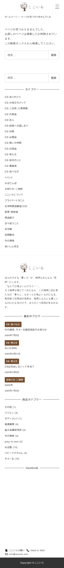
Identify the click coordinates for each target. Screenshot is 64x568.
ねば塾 (8, 447)
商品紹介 (9, 217)
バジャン (9, 412)
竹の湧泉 (9, 240)
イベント (9, 177)
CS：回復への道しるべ (16, 125)
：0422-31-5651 (37, 550)
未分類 (8, 229)
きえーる (9, 458)
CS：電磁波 (11, 165)
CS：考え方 (11, 154)
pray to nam (12, 441)
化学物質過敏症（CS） (16, 206)
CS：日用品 (11, 148)
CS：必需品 (11, 137)
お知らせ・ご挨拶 (14, 188)
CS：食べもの (12, 171)
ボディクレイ (11, 418)
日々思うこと (12, 223)
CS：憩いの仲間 (13, 142)
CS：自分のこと (13, 160)
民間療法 (9, 234)
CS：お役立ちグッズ (15, 102)
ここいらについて (14, 194)
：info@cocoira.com (18, 554)
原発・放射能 (11, 211)
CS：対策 (9, 131)
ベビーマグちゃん (14, 452)
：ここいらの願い (16, 550)
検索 (53, 55)
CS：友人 (9, 120)
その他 (8, 407)
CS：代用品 (11, 114)
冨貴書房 (9, 424)
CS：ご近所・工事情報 (16, 108)
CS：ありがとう (13, 96)
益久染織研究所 (13, 429)
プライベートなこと (15, 200)
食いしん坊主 (12, 246)
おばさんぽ (11, 183)
